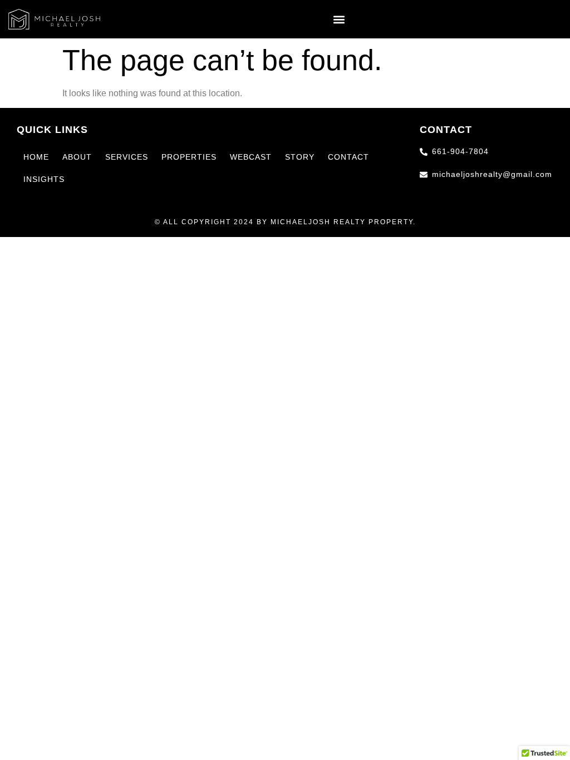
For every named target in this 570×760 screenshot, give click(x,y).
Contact (348, 156)
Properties (189, 156)
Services (126, 156)
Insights (44, 179)
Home (36, 156)
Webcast (251, 156)
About (77, 156)
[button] (339, 19)
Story (300, 156)
